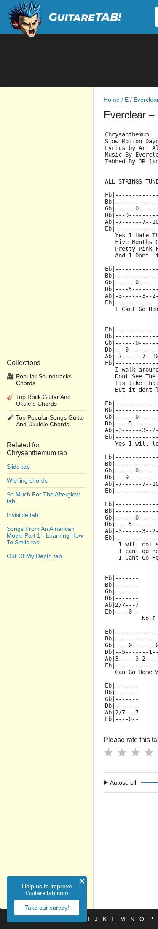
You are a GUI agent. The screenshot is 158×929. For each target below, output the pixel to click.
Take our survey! (47, 907)
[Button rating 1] (108, 752)
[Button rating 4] (148, 752)
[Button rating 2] (122, 752)
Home (112, 99)
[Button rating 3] (135, 752)
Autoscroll (123, 782)
